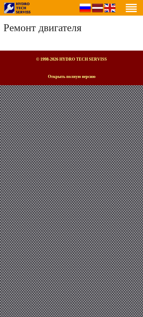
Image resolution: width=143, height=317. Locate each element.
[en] (110, 13)
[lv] (97, 13)
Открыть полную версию (71, 76)
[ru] (85, 13)
